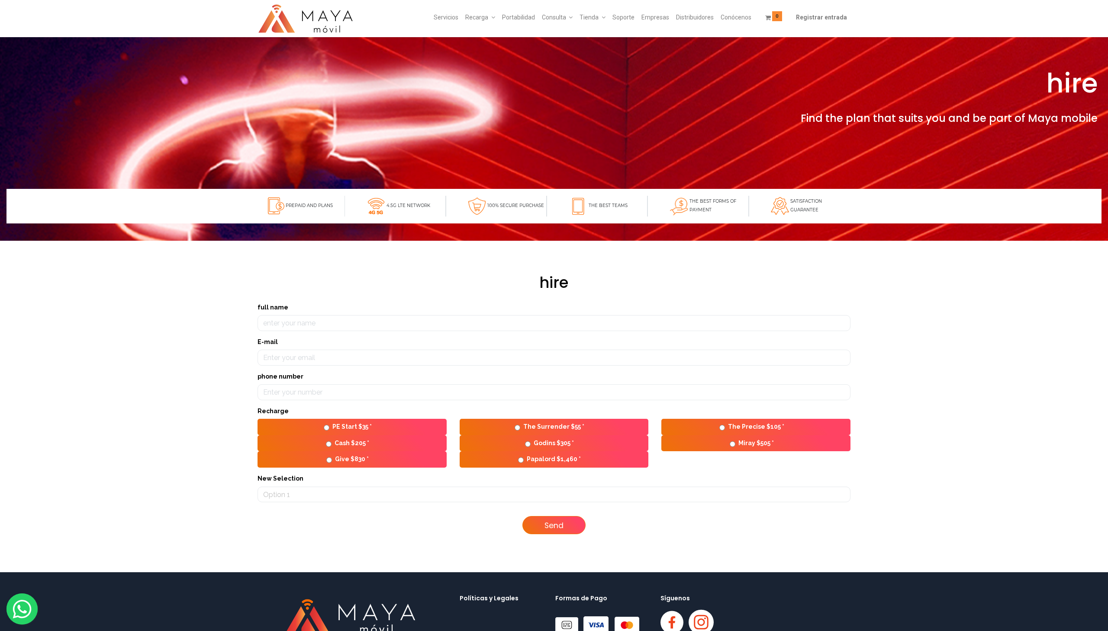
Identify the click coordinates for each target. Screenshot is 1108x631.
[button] (554, 525)
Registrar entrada (821, 17)
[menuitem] (446, 17)
